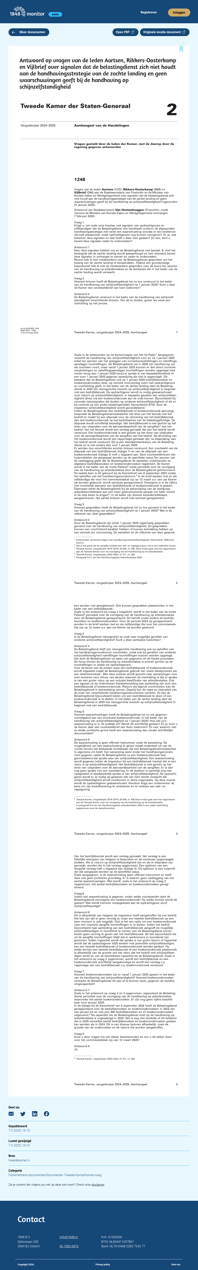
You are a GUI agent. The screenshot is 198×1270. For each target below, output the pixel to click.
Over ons (175, 1264)
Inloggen (179, 12)
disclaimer (97, 1184)
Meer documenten (32, 32)
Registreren (149, 12)
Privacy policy (103, 1264)
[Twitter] (25, 1114)
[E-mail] (14, 1114)
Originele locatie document (162, 32)
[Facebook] (49, 1114)
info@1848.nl (69, 1237)
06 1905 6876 (69, 1246)
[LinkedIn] (37, 1114)
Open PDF (123, 32)
